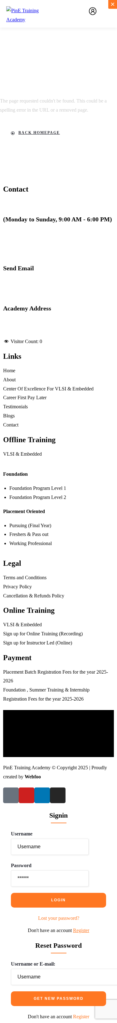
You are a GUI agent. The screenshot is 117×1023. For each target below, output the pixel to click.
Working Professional (30, 543)
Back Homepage (39, 132)
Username (21, 833)
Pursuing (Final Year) (30, 525)
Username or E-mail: (33, 964)
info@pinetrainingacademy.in (32, 277)
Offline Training (29, 440)
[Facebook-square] (11, 795)
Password (21, 865)
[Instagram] (58, 795)
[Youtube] (26, 795)
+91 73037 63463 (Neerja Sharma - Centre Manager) (55, 228)
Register (81, 930)
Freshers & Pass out (28, 534)
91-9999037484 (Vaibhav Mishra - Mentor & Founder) (57, 237)
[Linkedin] (42, 795)
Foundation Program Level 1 (37, 488)
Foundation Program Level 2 (37, 497)
